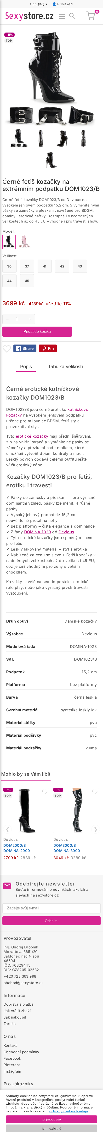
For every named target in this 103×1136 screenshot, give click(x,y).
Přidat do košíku (37, 331)
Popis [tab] (26, 366)
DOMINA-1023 (37, 531)
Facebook (12, 1058)
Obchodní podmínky (21, 1052)
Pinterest (12, 1065)
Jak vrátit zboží (17, 1010)
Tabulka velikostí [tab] (65, 366)
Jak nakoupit (15, 1017)
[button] (44, 792)
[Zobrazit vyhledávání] (71, 16)
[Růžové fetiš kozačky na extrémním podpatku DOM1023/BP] (24, 247)
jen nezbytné (51, 1128)
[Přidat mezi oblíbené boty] (6, 349)
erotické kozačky (32, 436)
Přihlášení (65, 4)
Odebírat (51, 921)
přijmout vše (51, 1119)
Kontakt (10, 1045)
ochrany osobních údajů (68, 1111)
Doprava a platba (18, 1004)
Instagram (12, 1071)
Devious (66, 531)
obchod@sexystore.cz (24, 982)
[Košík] (90, 16)
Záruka (10, 1023)
